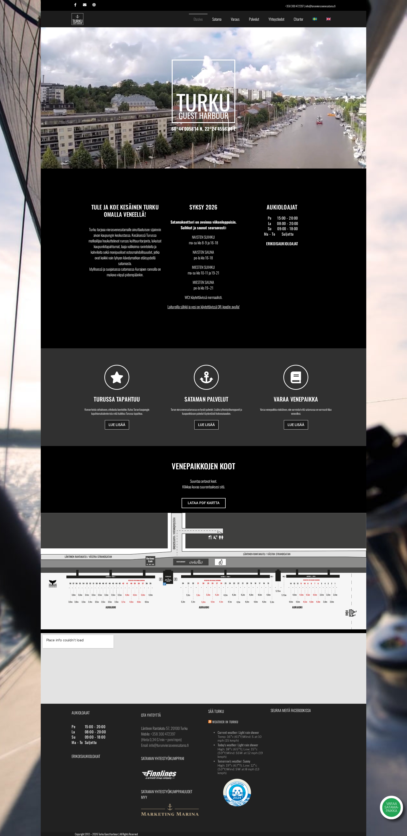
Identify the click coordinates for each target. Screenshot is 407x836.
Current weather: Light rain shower (238, 732)
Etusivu (198, 19)
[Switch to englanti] (328, 19)
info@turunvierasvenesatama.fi (320, 6)
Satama (216, 19)
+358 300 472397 (294, 6)
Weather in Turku (225, 721)
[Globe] (94, 4)
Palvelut (254, 19)
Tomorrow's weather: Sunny (234, 761)
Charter (298, 19)
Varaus (235, 19)
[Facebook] (75, 4)
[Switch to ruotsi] (315, 19)
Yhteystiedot (276, 19)
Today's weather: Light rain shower (238, 744)
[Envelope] (84, 4)
